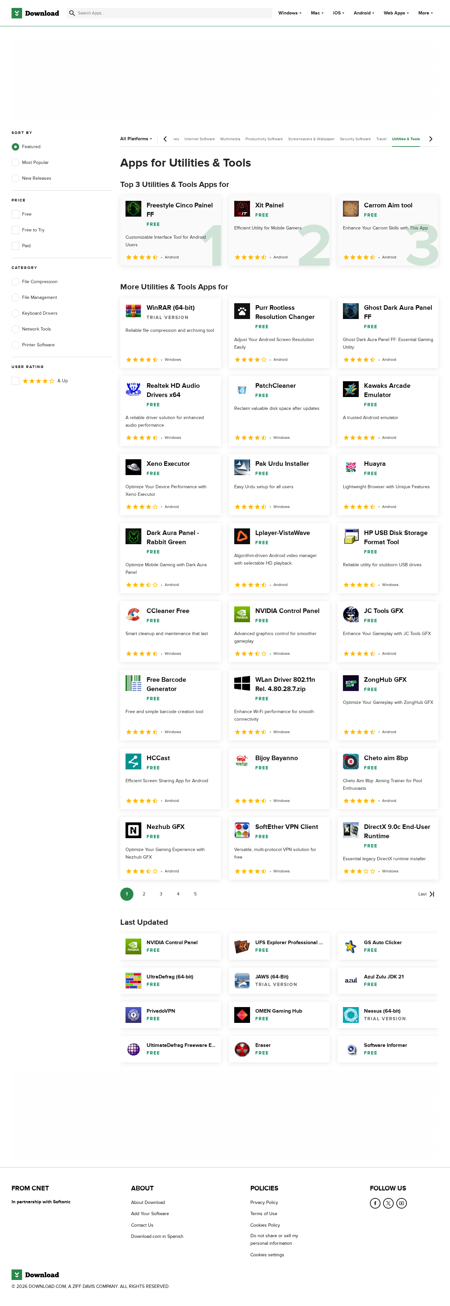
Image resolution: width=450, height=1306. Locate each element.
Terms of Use (263, 1213)
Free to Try (33, 230)
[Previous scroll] (165, 139)
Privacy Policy (264, 1202)
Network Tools (36, 329)
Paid (26, 246)
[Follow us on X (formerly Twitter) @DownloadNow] (388, 1203)
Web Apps (394, 13)
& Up (63, 381)
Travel (381, 139)
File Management (39, 297)
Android (362, 13)
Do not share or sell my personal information (274, 1239)
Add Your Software (150, 1213)
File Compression (40, 281)
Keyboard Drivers (40, 313)
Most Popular (35, 162)
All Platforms (134, 139)
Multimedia (230, 139)
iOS (337, 13)
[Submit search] (72, 13)
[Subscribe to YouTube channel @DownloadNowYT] (401, 1203)
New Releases (36, 178)
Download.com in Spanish (157, 1236)
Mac (315, 13)
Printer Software (38, 345)
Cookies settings (267, 1254)
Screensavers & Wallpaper (311, 139)
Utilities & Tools (406, 139)
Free (27, 214)
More (423, 13)
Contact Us (142, 1225)
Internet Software (199, 139)
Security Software (355, 139)
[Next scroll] (430, 139)
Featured (31, 146)
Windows (288, 13)
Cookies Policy (265, 1225)
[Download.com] (35, 13)
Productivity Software (264, 139)
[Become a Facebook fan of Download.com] (375, 1203)
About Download (148, 1202)
